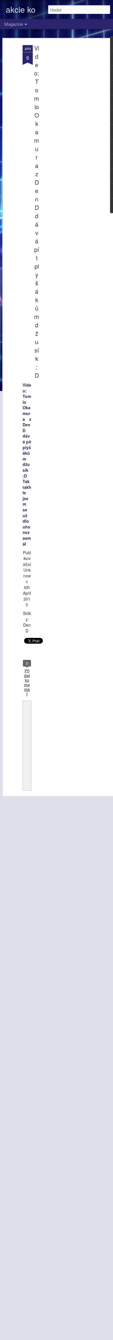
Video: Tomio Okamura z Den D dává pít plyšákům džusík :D (36, 211)
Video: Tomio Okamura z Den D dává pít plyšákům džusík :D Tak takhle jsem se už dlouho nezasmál (27, 464)
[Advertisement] (63, 136)
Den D (27, 628)
